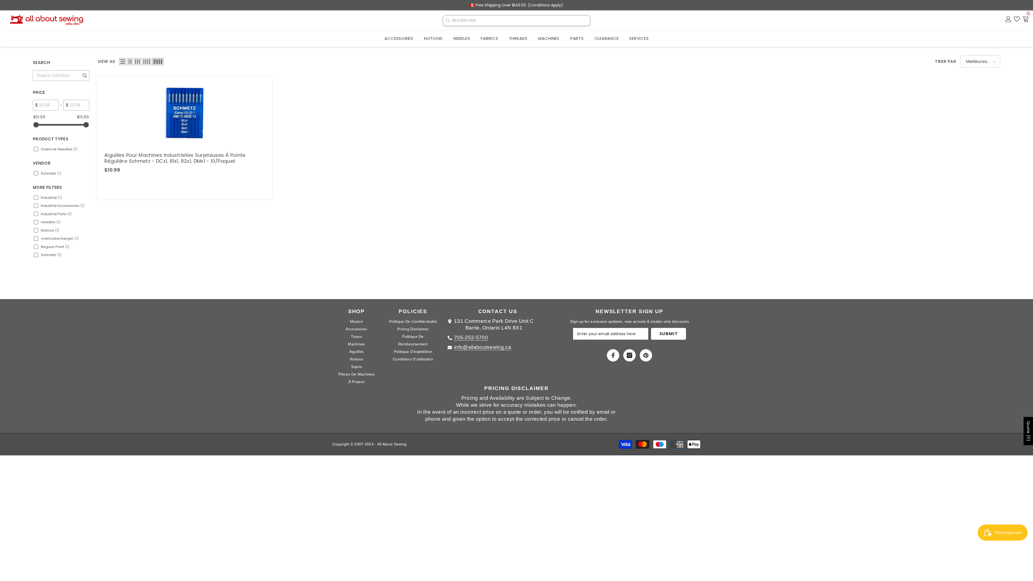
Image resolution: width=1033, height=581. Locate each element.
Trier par (945, 61)
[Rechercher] (447, 21)
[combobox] (521, 21)
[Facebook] (613, 355)
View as (106, 61)
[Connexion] (1008, 18)
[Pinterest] (646, 355)
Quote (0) (1028, 431)
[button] (122, 61)
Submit (668, 334)
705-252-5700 (471, 337)
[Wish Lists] (1017, 18)
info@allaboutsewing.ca (482, 347)
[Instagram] (629, 355)
